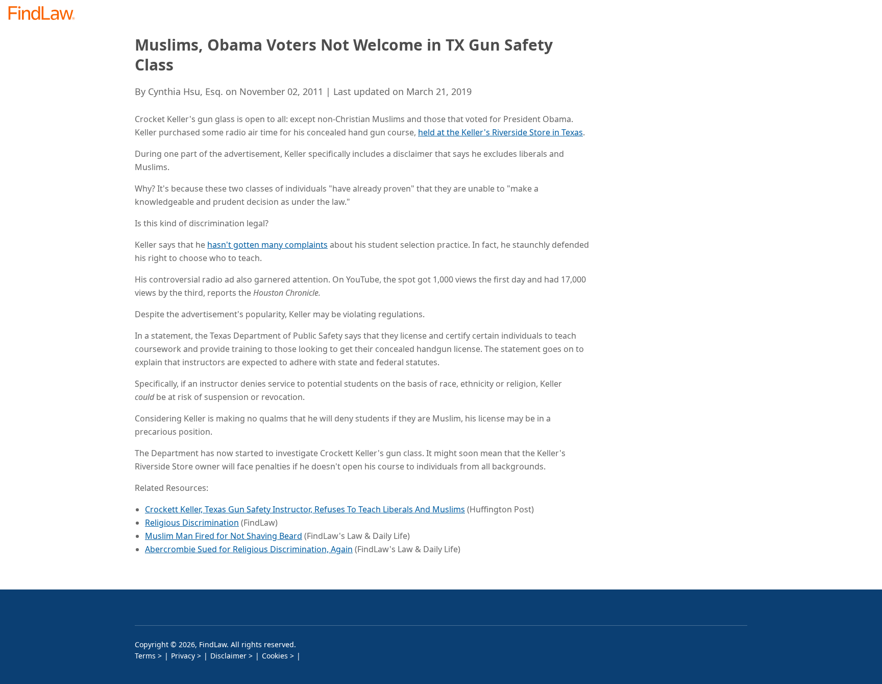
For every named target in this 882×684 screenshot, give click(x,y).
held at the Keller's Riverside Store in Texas (500, 132)
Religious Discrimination (192, 522)
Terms (145, 656)
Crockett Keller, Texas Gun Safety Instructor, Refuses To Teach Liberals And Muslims (305, 509)
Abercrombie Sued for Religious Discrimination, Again (249, 549)
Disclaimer (228, 656)
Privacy (183, 656)
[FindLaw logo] (45, 14)
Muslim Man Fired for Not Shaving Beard (223, 535)
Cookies (275, 656)
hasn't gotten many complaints (267, 244)
